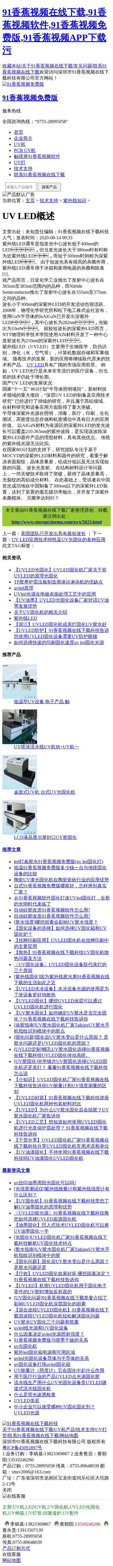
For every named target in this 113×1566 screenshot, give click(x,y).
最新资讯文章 (16, 1170)
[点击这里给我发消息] (5, 1524)
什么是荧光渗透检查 (35, 1394)
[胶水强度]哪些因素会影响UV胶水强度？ (56, 922)
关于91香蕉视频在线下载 (47, 65)
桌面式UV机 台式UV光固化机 (44, 792)
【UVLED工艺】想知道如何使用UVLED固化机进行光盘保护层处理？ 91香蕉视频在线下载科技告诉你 (61, 1127)
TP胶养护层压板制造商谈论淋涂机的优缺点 (58, 581)
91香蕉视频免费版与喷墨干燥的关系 (51, 1340)
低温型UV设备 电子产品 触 (42, 701)
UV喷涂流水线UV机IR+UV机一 (46, 746)
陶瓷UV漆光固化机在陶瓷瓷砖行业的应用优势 (61, 879)
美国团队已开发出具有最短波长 (53, 533)
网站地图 (69, 1435)
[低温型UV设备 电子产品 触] (19, 697)
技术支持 (23, 168)
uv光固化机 (25, 1346)
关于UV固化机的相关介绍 (40, 612)
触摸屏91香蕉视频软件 (37, 156)
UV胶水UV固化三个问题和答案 (46, 1322)
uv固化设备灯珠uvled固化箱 (42, 1364)
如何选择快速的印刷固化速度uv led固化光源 (59, 642)
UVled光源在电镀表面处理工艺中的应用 (55, 594)
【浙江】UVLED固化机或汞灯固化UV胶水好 (60, 624)
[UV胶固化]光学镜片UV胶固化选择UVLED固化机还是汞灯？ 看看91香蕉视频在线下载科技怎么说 (61, 1067)
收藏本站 (11, 65)
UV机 (19, 144)
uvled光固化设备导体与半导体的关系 (51, 1358)
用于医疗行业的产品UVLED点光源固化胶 (57, 1376)
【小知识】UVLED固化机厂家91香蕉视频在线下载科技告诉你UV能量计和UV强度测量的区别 (61, 1085)
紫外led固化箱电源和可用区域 (44, 1352)
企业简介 (23, 138)
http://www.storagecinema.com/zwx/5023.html (57, 522)
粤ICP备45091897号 (22, 1447)
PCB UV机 (25, 150)
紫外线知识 (74, 200)
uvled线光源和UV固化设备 (41, 1328)
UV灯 (19, 162)
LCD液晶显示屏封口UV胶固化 (45, 837)
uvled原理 (23, 588)
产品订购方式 (16, 1548)
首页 (18, 132)
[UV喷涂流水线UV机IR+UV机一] (19, 742)
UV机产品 (64, 1429)
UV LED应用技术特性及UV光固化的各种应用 (58, 539)
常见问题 (83, 65)
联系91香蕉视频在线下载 (39, 174)
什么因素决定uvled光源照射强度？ (49, 1334)
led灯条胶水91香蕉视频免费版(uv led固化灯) (58, 861)
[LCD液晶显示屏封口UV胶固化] (19, 833)
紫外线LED (25, 618)
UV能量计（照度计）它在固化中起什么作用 (59, 1370)
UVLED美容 (26, 1400)
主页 (30, 200)
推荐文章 (11, 849)
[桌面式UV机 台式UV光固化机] (19, 787)
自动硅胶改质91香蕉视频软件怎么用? (52, 910)
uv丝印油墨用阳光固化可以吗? (45, 1182)
